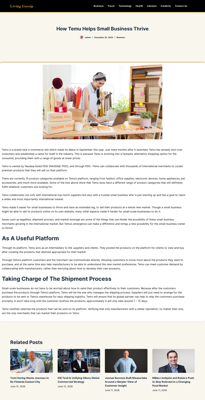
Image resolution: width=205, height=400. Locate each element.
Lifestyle (152, 6)
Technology (125, 6)
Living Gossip (21, 6)
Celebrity (166, 6)
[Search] (193, 6)
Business (99, 6)
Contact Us (181, 6)
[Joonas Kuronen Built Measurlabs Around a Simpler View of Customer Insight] (126, 361)
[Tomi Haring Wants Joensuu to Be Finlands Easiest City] (31, 361)
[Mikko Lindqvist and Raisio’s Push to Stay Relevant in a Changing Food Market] (173, 361)
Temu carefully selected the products (24, 309)
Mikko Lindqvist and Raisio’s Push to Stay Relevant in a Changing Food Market (173, 381)
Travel (111, 6)
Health (139, 6)
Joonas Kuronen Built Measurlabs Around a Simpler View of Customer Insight (126, 381)
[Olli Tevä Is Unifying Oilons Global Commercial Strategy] (79, 361)
